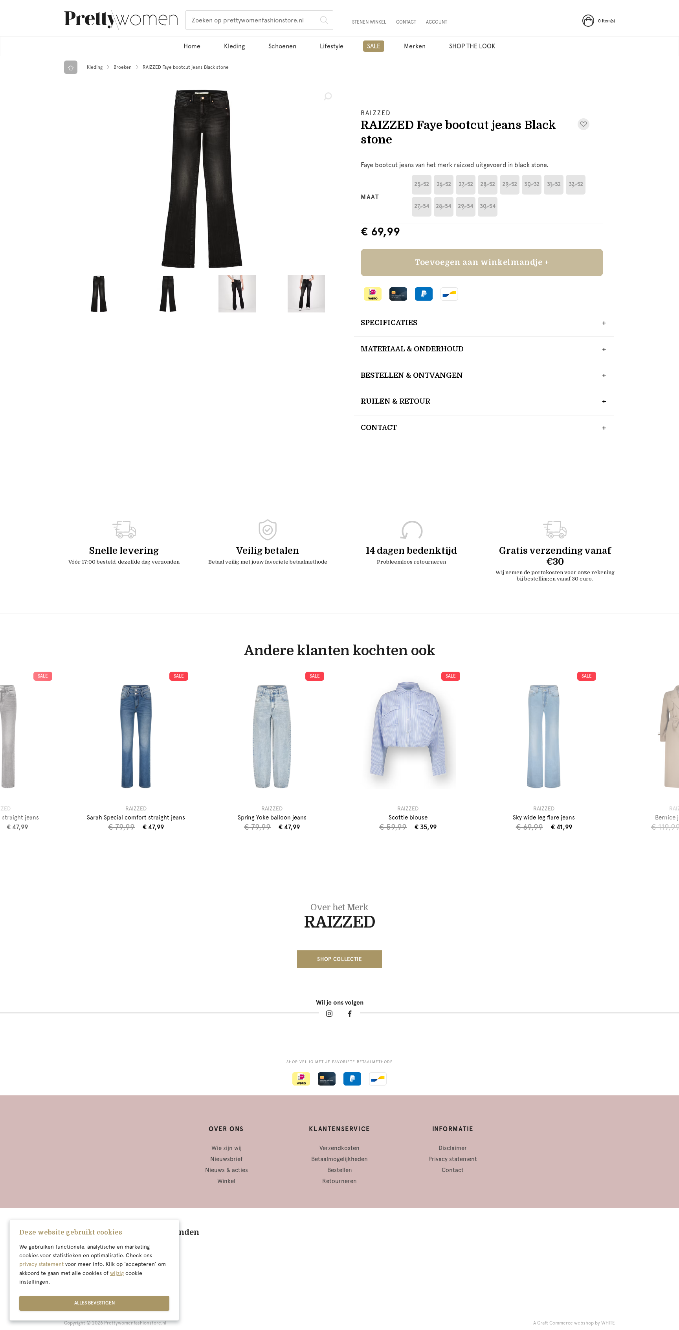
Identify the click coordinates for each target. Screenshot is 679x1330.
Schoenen (282, 46)
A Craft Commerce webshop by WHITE (574, 1323)
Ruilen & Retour (395, 401)
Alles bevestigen (94, 1303)
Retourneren (339, 1181)
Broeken (123, 67)
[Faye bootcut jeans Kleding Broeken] (202, 178)
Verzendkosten (339, 1148)
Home (192, 46)
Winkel (226, 1181)
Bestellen (339, 1170)
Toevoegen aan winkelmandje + (482, 262)
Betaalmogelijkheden (339, 1159)
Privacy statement (452, 1159)
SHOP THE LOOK (472, 46)
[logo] (121, 21)
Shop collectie (339, 959)
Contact (406, 22)
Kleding (234, 46)
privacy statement (41, 1264)
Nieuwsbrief (226, 1159)
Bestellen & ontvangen (412, 375)
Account (436, 22)
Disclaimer (453, 1148)
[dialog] (94, 1270)
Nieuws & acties (226, 1170)
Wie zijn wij (226, 1148)
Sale (373, 46)
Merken (415, 46)
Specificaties (389, 323)
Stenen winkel (369, 22)
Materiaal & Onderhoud (412, 349)
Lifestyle (331, 46)
